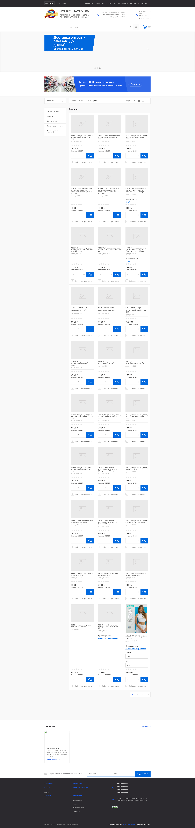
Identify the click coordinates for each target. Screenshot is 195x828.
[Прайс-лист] (147, 101)
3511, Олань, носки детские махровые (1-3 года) (108, 362)
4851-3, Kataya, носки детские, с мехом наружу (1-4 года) (136, 521)
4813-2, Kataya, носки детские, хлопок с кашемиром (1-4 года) (136, 416)
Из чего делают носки (55, 126)
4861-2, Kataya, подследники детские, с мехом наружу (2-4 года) (82, 416)
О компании (142, 3)
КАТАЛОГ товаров (53, 111)
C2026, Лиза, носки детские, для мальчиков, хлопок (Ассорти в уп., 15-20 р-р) (135, 190)
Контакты (89, 3)
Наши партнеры (78, 808)
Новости (50, 116)
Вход (51, 3)
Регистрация (61, 3)
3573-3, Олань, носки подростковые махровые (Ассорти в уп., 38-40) (107, 469)
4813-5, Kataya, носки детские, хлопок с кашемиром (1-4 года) (82, 469)
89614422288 (145, 11)
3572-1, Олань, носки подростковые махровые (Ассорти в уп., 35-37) (80, 308)
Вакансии (76, 804)
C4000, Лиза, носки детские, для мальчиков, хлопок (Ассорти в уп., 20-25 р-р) (135, 249)
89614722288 (145, 14)
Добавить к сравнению (83, 162)
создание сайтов (129, 824)
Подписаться (142, 774)
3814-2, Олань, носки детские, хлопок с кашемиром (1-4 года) (109, 137)
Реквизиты (76, 811)
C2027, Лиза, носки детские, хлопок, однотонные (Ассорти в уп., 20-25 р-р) (82, 249)
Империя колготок (74, 10)
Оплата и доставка (121, 3)
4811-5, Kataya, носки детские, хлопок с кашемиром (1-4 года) (82, 363)
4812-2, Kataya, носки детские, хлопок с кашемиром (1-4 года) (109, 416)
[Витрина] (139, 101)
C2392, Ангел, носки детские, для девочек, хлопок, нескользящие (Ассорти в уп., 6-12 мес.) (82, 191)
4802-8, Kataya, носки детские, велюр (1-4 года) (109, 574)
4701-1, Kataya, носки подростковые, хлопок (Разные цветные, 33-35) (107, 308)
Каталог (133, 3)
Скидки (108, 3)
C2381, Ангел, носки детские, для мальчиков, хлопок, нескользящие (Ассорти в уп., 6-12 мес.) (109, 191)
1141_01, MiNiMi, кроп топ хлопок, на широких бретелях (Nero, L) (136, 636)
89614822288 (145, 16)
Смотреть (135, 84)
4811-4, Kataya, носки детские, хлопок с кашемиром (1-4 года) (136, 137)
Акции (46, 792)
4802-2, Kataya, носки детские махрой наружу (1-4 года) (136, 362)
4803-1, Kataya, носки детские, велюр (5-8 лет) (136, 468)
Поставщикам (77, 800)
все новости (146, 726)
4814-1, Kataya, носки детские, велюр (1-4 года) (82, 574)
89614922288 (145, 18)
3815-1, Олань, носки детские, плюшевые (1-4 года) (82, 521)
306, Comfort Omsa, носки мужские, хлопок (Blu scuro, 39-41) (108, 626)
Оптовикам (99, 3)
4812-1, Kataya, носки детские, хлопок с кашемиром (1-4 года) (82, 137)
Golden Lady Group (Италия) (108, 638)
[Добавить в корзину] (90, 155)
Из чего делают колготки (52, 131)
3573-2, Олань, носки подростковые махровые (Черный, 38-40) (107, 522)
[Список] (143, 101)
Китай (127, 202)
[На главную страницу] (51, 13)
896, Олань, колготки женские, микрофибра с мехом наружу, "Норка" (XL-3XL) (135, 309)
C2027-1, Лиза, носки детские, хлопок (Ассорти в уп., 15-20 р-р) (109, 249)
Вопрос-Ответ (52, 121)
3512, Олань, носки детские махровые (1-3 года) (81, 625)
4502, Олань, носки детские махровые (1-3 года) (135, 574)
